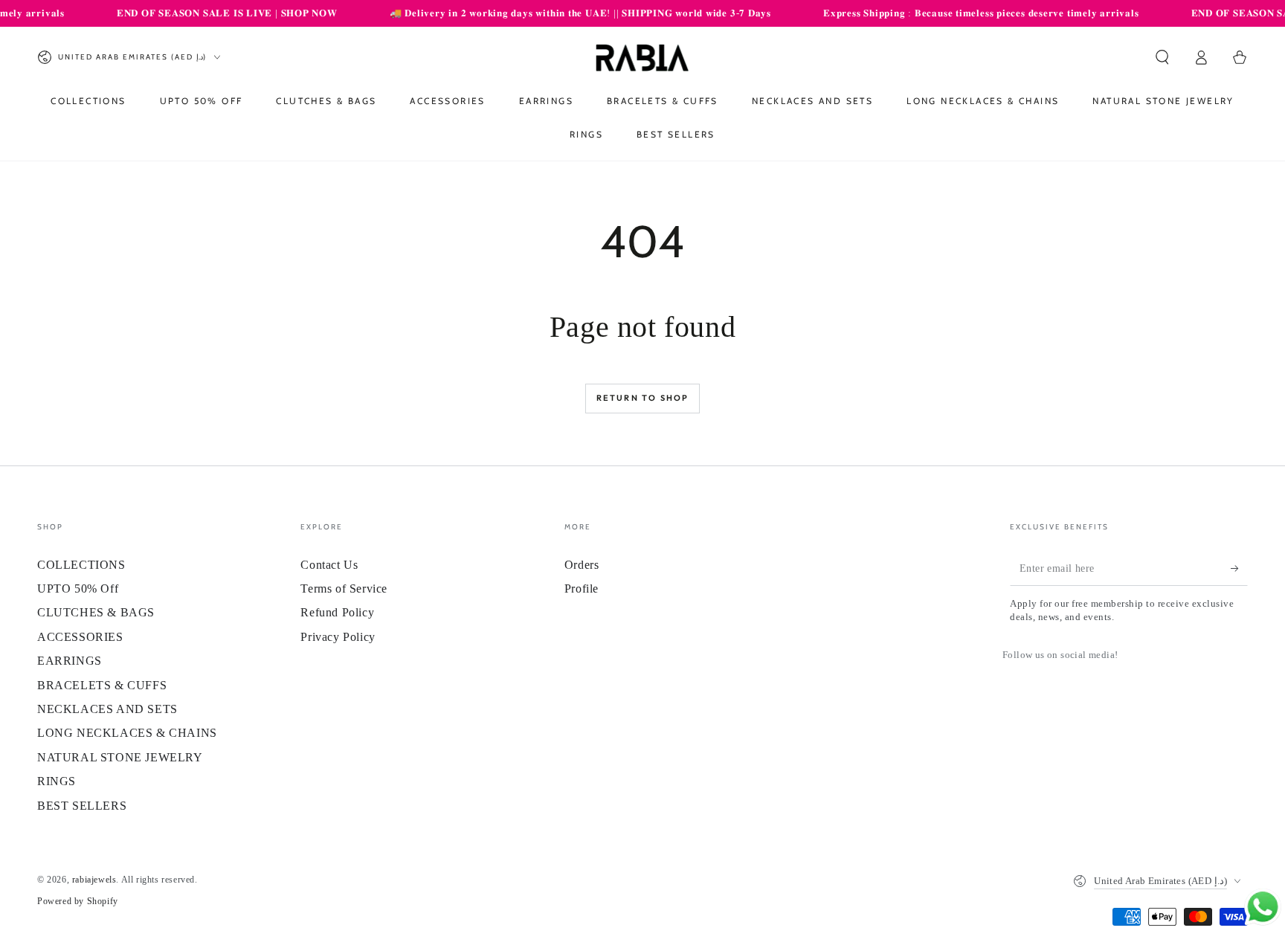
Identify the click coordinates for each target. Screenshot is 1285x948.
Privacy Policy (337, 637)
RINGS (56, 781)
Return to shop (642, 398)
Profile (581, 588)
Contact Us (329, 564)
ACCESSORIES (80, 637)
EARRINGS (69, 660)
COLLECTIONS (81, 564)
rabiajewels (94, 879)
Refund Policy (337, 612)
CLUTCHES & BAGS (96, 612)
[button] (1162, 57)
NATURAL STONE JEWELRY (120, 757)
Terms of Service (343, 588)
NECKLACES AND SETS (107, 709)
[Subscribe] (1239, 568)
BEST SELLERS (81, 805)
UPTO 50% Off (77, 588)
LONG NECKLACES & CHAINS (127, 732)
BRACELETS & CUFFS (102, 685)
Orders (581, 564)
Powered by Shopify (77, 901)
